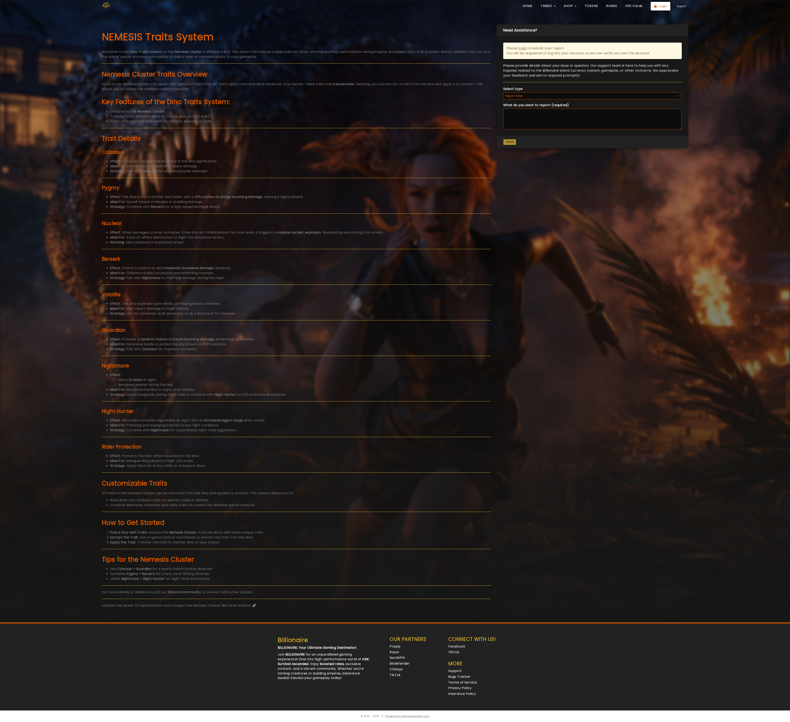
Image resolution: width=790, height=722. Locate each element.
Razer (394, 652)
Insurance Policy (462, 693)
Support (455, 671)
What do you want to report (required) (536, 105)
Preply (395, 646)
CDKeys (396, 669)
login (523, 48)
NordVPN (397, 657)
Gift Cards (633, 5)
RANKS (611, 5)
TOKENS (591, 5)
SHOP (569, 5)
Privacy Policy (460, 688)
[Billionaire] (123, 6)
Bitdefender (400, 663)
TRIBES (547, 5)
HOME (528, 5)
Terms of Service (462, 682)
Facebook (456, 646)
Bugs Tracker (459, 676)
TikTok (395, 675)
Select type (513, 88)
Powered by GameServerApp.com (407, 716)
